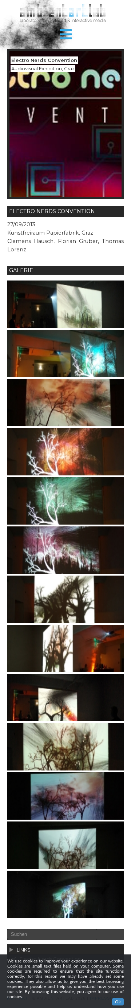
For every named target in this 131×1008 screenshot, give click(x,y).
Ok (118, 1002)
